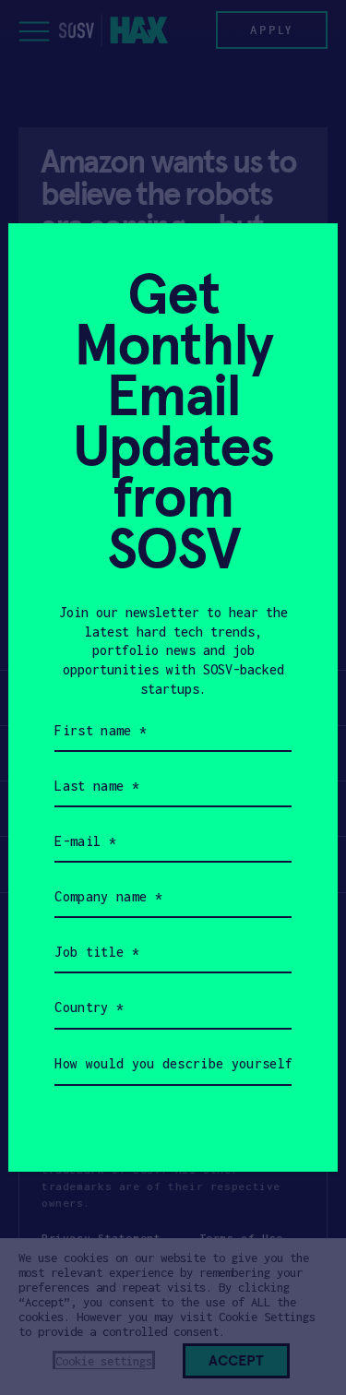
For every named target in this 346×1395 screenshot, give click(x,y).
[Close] (301, 260)
